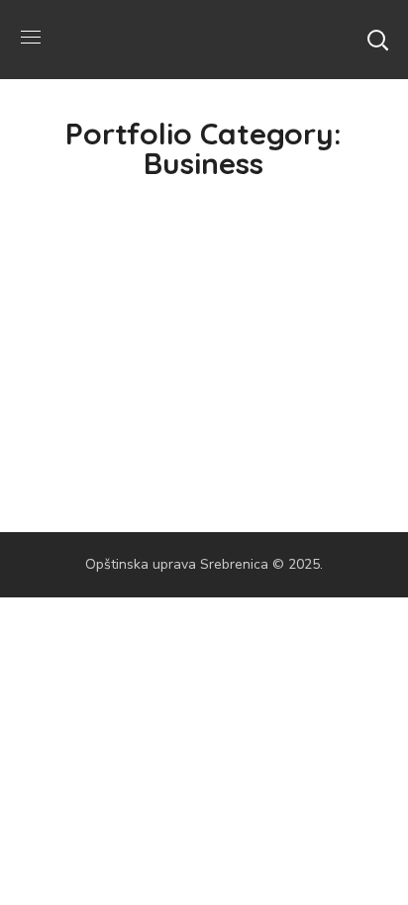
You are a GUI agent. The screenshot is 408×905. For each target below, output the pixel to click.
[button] (377, 39)
